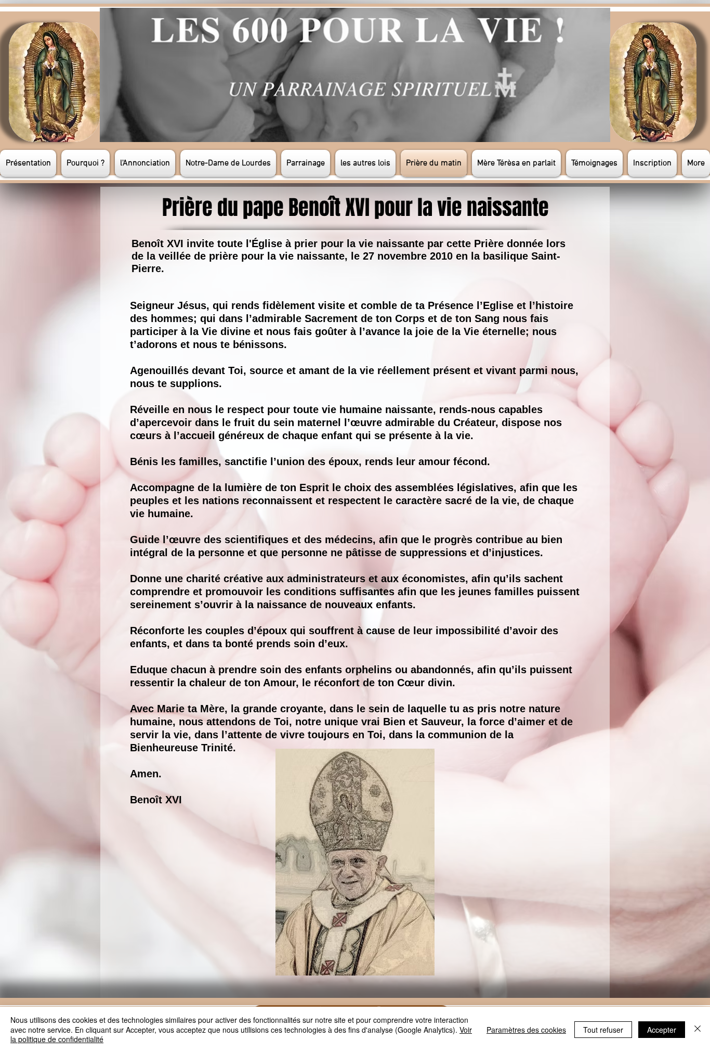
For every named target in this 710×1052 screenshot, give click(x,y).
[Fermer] (697, 1029)
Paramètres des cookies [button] (526, 1029)
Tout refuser (603, 1029)
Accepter (661, 1029)
